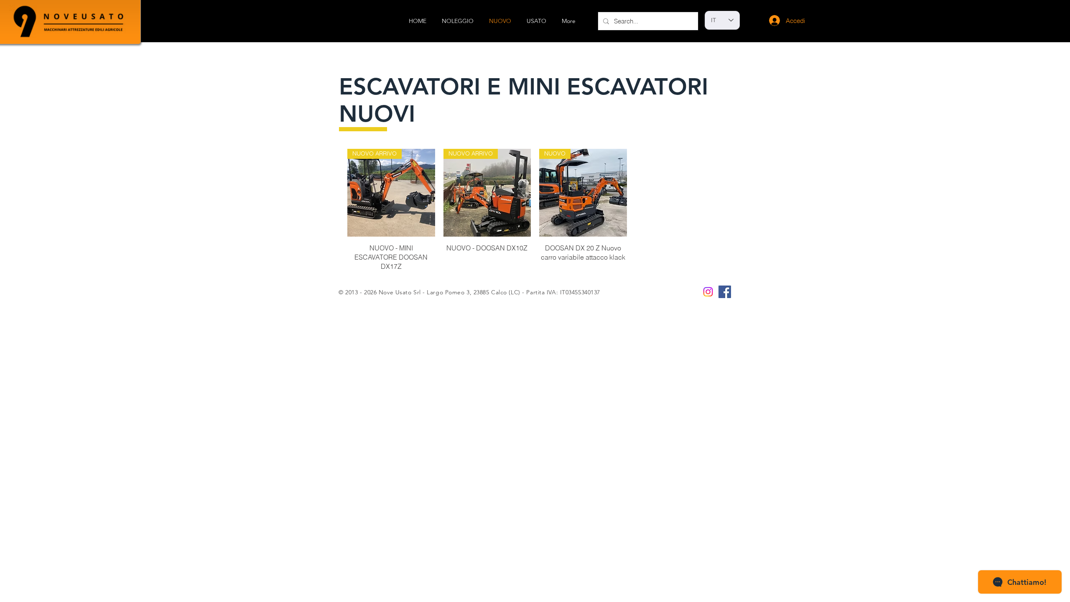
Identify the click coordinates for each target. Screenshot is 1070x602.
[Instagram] (708, 292)
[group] (535, 210)
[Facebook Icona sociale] (724, 292)
